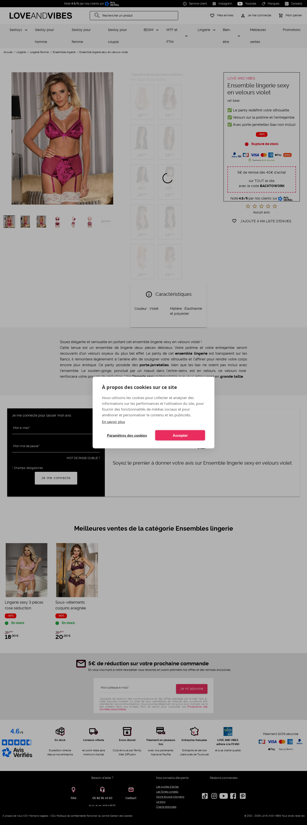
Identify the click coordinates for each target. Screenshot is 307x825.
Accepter (180, 435)
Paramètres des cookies (127, 435)
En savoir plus (113, 421)
